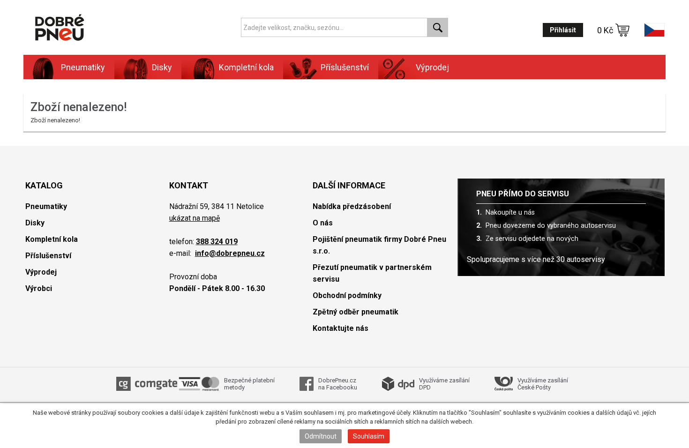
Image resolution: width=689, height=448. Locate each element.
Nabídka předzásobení (352, 206)
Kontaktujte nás (340, 328)
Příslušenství (345, 67)
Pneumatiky (46, 206)
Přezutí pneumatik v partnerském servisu (372, 273)
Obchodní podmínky (347, 295)
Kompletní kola (51, 239)
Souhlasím (368, 436)
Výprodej (432, 67)
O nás (323, 222)
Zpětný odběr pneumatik (355, 311)
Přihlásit (563, 30)
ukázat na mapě (194, 218)
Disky (35, 222)
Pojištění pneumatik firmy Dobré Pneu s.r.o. (379, 245)
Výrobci (38, 288)
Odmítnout (321, 436)
